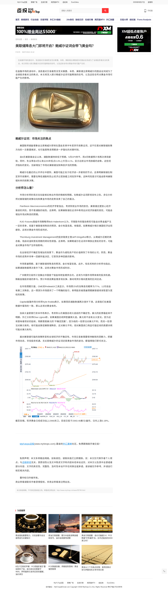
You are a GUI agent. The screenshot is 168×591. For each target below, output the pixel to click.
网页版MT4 (55, 2)
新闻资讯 (25, 20)
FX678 (17, 52)
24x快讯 (70, 20)
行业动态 (35, 20)
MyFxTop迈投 (22, 2)
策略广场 (34, 2)
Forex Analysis (144, 20)
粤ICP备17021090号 (115, 587)
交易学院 (44, 20)
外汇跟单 (67, 444)
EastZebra (75, 2)
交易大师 (124, 20)
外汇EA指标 (55, 20)
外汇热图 (110, 20)
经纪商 (65, 2)
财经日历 (79, 20)
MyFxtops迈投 (27, 444)
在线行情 (44, 2)
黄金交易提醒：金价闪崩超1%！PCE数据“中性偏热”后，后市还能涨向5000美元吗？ (97, 538)
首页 (17, 20)
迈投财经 (26, 462)
